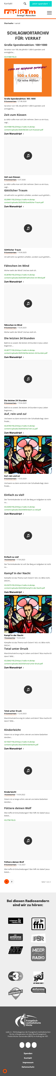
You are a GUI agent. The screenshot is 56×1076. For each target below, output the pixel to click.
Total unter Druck (13, 711)
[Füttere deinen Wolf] (28, 841)
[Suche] (25, 4)
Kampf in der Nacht (13, 635)
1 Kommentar (9, 560)
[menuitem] (10, 3)
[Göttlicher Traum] (28, 228)
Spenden (28, 1053)
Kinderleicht (10, 792)
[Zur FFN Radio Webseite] (38, 924)
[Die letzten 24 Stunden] (28, 379)
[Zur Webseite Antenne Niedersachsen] (38, 990)
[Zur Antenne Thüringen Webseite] (15, 937)
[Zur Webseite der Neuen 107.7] (15, 950)
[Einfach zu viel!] (28, 536)
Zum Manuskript (13, 134)
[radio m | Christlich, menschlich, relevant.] (23, 13)
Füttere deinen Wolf (14, 862)
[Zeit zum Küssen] (28, 156)
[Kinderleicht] (28, 771)
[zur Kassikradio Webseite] (15, 921)
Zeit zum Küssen (12, 177)
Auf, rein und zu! (12, 476)
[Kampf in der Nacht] (28, 614)
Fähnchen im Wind (13, 325)
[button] (48, 13)
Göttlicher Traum (12, 250)
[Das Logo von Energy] (38, 977)
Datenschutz (28, 1067)
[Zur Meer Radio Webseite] (38, 953)
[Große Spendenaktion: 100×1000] (28, 77)
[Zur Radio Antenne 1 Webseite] (15, 993)
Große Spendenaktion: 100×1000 (20, 99)
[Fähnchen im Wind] (28, 304)
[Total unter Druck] (28, 689)
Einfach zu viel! (11, 557)
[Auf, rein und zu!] (28, 455)
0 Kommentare (10, 101)
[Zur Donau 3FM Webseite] (15, 976)
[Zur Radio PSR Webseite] (38, 938)
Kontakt (8, 4)
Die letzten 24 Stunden (15, 401)
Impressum (28, 1063)
